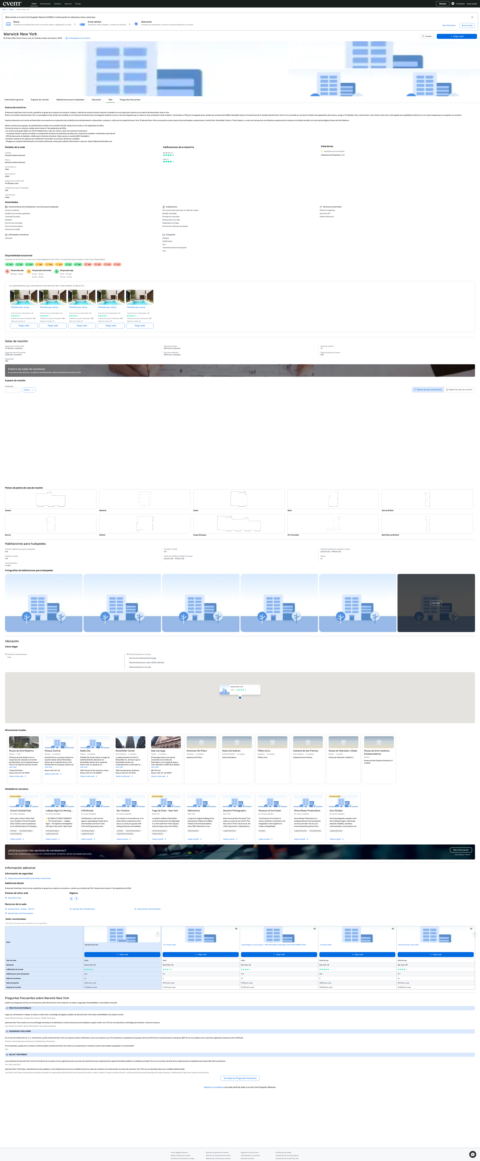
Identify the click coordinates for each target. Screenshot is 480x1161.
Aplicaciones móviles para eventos (218, 1158)
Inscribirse (460, 4)
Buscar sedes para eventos (180, 1155)
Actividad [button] (13, 831)
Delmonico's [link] (194, 810)
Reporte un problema (214, 1087)
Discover (68, 4)
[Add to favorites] (236, 928)
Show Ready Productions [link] (307, 810)
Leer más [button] (12, 767)
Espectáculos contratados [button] (125, 834)
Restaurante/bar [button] (158, 834)
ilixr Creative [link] (123, 810)
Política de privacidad (283, 1152)
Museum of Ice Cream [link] (270, 810)
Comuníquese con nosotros (250, 1155)
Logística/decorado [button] (52, 834)
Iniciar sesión (472, 4)
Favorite (428, 36)
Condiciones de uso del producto (287, 1155)
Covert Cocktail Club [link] (20, 810)
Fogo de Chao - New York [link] (165, 810)
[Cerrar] (472, 17)
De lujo (78, 4)
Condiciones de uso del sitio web (287, 1158)
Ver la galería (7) (470, 92)
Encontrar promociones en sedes (182, 1158)
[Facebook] (76, 899)
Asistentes (9, 386)
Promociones (45, 4)
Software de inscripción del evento (218, 1155)
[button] (144, 68)
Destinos (57, 4)
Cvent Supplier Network (179, 1152)
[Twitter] (71, 899)
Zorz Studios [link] (336, 810)
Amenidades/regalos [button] (26, 831)
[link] (24, 801)
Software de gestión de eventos (217, 1152)
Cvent (4, 9)
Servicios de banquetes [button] (133, 831)
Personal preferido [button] (16, 834)
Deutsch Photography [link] (234, 810)
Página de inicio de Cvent (250, 1152)
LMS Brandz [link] (87, 810)
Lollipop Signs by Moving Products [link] (59, 810)
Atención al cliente (247, 1158)
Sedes (34, 4)
